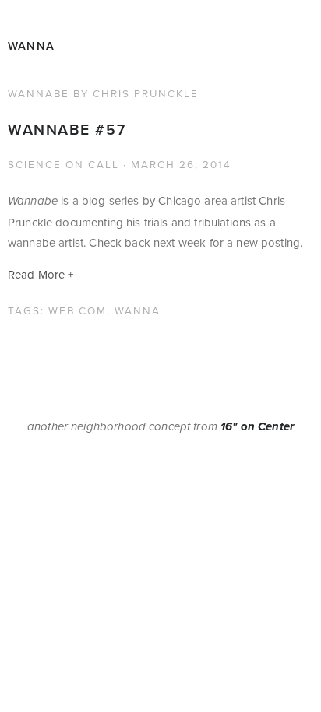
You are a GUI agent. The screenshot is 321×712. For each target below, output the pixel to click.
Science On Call (63, 163)
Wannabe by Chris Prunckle (103, 93)
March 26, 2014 (181, 163)
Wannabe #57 (66, 129)
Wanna (31, 45)
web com (77, 310)
